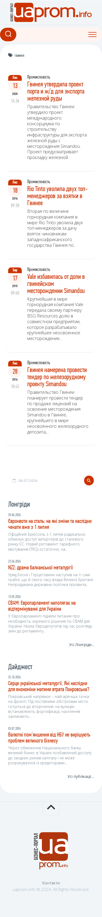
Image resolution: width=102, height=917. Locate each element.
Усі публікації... (80, 776)
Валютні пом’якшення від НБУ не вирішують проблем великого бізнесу (49, 738)
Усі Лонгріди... (81, 644)
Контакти (51, 882)
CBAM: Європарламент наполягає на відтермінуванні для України (42, 606)
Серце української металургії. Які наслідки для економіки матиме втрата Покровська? (48, 687)
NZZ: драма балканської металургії (40, 568)
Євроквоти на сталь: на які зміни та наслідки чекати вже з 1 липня (50, 524)
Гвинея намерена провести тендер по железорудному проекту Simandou (57, 377)
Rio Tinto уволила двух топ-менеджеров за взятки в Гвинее (57, 196)
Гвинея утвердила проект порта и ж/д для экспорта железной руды (55, 91)
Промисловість (38, 77)
